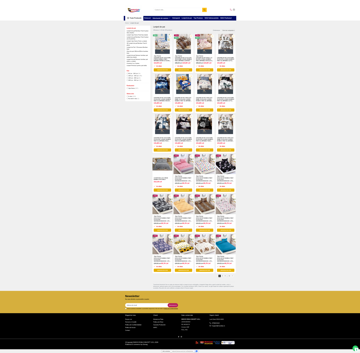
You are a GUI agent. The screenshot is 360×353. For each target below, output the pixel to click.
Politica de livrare (130, 327)
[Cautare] (204, 10)
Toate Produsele (135, 18)
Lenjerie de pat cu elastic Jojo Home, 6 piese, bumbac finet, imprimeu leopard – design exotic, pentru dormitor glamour (183, 59)
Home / (127, 23)
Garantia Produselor (159, 325)
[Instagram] (181, 337)
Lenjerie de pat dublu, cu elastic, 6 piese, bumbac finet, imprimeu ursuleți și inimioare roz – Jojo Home (204, 59)
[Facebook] (178, 337)
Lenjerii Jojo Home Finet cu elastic (137, 41)
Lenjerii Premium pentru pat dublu (137, 65)
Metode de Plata (158, 319)
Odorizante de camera (161, 18)
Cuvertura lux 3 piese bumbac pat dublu (161, 178)
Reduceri (147, 18)
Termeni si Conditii (130, 322)
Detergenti (176, 18)
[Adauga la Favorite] (170, 36)
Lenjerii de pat (187, 18)
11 (229, 276)
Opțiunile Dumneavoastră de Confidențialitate (182, 351)
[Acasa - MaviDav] (134, 10)
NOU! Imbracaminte (212, 18)
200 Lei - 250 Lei (133, 80)
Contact (127, 330)
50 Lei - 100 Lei (133, 73)
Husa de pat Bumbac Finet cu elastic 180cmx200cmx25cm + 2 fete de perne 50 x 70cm (183, 179)
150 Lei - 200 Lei (133, 78)
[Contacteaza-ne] (231, 10)
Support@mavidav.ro (218, 326)
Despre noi (128, 319)
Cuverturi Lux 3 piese (133, 63)
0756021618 (215, 323)
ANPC (155, 327)
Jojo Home (131, 88)
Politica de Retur (158, 322)
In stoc (130, 96)
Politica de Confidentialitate (171, 308)
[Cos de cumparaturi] (234, 10)
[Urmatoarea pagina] (232, 276)
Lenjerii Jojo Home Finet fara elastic (137, 35)
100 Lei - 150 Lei (133, 75)
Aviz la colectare (166, 351)
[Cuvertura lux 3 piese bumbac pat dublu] (162, 164)
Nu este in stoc (132, 98)
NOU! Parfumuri (226, 18)
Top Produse (198, 18)
